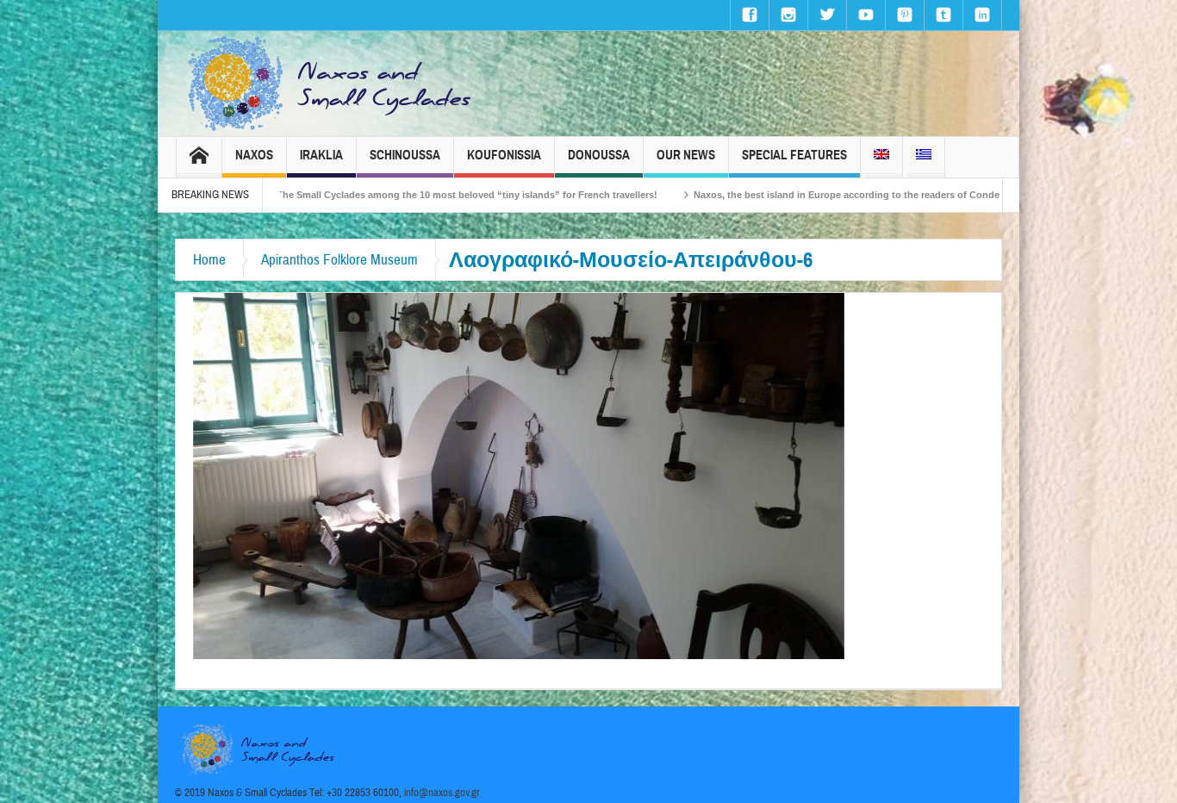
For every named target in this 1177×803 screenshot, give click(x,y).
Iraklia (321, 155)
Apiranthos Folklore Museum (339, 260)
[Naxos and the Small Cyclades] (331, 83)
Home (209, 260)
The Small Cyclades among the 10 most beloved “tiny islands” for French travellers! (416, 195)
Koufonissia (504, 155)
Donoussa (599, 155)
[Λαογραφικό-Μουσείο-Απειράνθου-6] (518, 475)
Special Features (794, 155)
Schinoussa (405, 155)
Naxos (254, 155)
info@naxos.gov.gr (442, 793)
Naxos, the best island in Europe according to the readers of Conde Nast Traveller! (829, 195)
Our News (686, 155)
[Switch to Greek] (923, 157)
